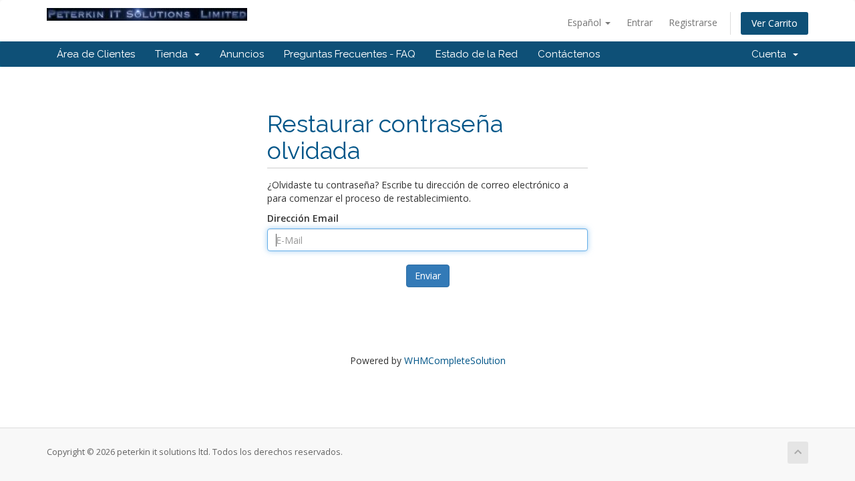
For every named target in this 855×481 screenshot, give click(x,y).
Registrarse (693, 22)
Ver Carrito (774, 23)
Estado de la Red (477, 54)
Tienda (174, 54)
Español (585, 22)
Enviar (428, 275)
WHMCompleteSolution (455, 360)
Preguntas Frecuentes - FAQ (349, 54)
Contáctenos (569, 54)
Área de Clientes (96, 54)
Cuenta (771, 54)
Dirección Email (303, 218)
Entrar (640, 22)
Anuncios (242, 54)
